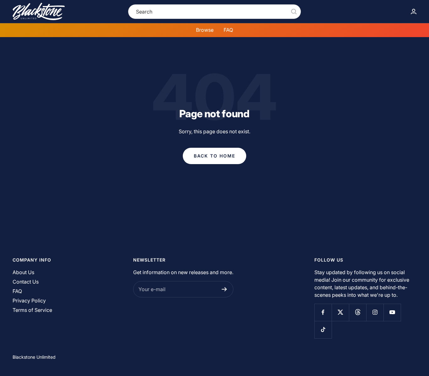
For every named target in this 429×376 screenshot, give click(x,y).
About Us (23, 272)
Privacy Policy (29, 300)
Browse (205, 30)
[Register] (224, 289)
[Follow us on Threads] (357, 312)
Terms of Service (32, 310)
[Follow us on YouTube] (392, 312)
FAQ (228, 30)
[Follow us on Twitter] (340, 312)
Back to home (214, 155)
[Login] (413, 11)
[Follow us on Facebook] (323, 312)
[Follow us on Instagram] (374, 312)
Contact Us (26, 282)
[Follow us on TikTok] (323, 329)
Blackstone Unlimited (34, 357)
